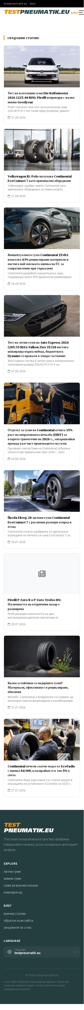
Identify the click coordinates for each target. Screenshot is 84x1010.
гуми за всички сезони (21, 885)
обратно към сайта (18, 920)
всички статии (15, 913)
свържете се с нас (18, 927)
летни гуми (12, 871)
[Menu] (81, 12)
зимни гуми (12, 878)
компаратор (13, 892)
